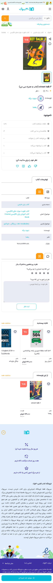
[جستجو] (5, 18)
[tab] (48, 192)
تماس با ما (28, 563)
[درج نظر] (50, 44)
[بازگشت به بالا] (3, 432)
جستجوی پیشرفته (43, 24)
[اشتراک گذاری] (50, 39)
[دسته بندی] (50, 9)
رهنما (35, 107)
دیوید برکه (33, 98)
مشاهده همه (5, 323)
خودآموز (6, 223)
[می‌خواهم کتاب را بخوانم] (23, 166)
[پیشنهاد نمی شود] (35, 166)
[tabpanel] (26, 221)
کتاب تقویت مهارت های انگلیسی (19, 32)
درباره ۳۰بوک (47, 563)
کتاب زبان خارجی (38, 32)
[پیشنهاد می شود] (29, 166)
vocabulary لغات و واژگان (20, 223)
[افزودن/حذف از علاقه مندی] (49, 332)
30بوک (49, 32)
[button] (5, 347)
